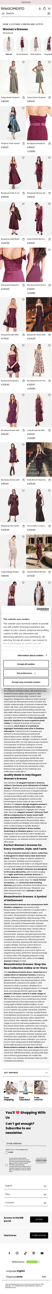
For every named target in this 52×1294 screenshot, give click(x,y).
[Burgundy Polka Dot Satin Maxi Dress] (13, 597)
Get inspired (11, 1072)
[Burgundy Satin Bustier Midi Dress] (13, 218)
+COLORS (31, 151)
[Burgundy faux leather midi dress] (13, 505)
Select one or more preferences (17, 1150)
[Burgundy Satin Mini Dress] (13, 314)
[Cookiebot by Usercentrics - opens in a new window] (37, 609)
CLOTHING (15, 24)
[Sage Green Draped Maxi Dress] (13, 77)
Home (5, 24)
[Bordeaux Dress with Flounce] (13, 459)
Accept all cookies (26, 664)
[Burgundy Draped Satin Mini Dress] (13, 360)
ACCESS (39, 1219)
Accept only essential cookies (26, 682)
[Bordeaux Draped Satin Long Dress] (13, 265)
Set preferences (24, 673)
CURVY (10, 1152)
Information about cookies (31, 655)
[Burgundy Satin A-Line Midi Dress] (13, 172)
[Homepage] (12, 8)
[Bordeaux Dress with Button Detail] (13, 410)
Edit (44, 1276)
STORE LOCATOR (39, 1235)
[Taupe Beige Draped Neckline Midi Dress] (13, 551)
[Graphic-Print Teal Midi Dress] (13, 123)
